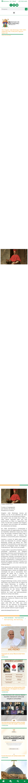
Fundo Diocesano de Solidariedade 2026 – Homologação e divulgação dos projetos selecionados (14, 688)
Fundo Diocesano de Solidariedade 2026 (13, 756)
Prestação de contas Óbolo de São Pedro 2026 (13, 654)
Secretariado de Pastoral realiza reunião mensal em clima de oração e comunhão (13, 723)
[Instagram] (11, 5)
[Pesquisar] (26, 9)
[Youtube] (17, 5)
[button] (14, 12)
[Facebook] (14, 5)
